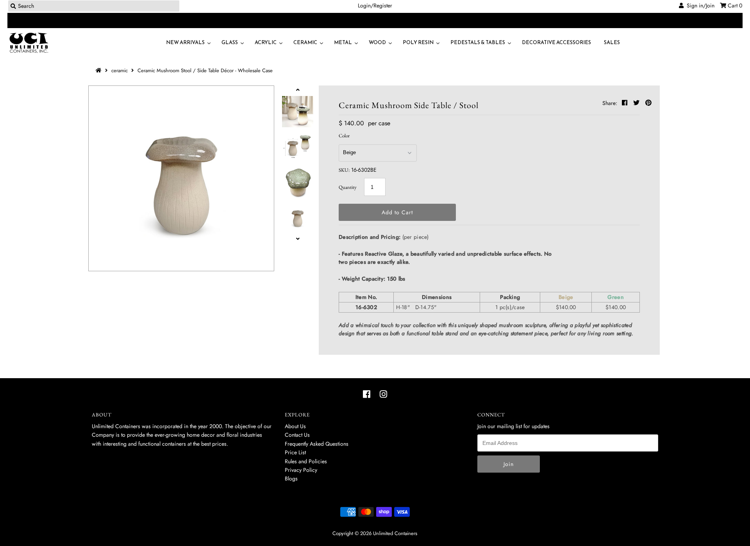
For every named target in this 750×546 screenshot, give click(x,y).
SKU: (344, 170)
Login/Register (375, 5)
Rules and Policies (306, 461)
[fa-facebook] (366, 394)
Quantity (348, 187)
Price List (295, 452)
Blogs (291, 478)
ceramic (119, 70)
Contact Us (297, 435)
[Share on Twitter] (637, 102)
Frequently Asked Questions (316, 444)
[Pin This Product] (648, 102)
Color (344, 135)
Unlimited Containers (395, 533)
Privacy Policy (301, 470)
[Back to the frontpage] (100, 70)
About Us (295, 426)
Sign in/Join (699, 5)
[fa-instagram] (383, 394)
